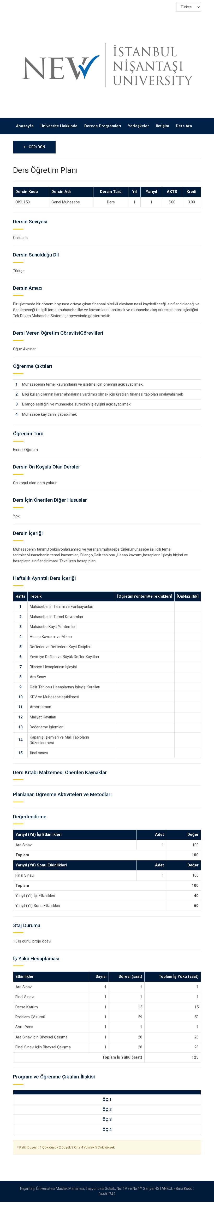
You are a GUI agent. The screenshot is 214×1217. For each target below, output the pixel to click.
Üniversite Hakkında (59, 126)
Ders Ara (184, 126)
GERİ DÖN (36, 147)
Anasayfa (25, 126)
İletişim (162, 126)
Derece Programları (102, 126)
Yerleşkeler (138, 126)
